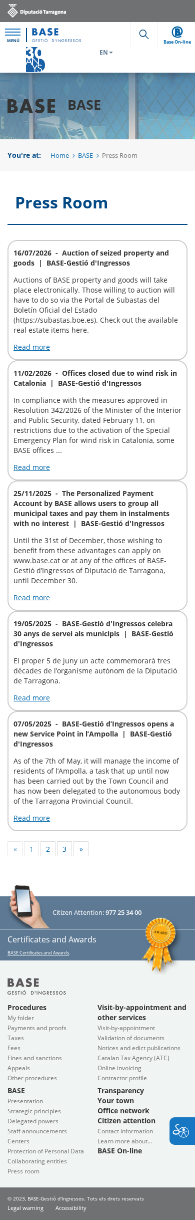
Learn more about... (125, 1141)
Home (59, 155)
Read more (32, 347)
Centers (19, 1141)
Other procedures (32, 1078)
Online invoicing (120, 1068)
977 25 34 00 (124, 912)
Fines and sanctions (35, 1058)
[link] (37, 10)
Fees (14, 1048)
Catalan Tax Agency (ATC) (134, 1058)
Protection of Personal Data (46, 1151)
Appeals (19, 1068)
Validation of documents (131, 1038)
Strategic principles (34, 1111)
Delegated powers (33, 1121)
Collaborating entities (37, 1161)
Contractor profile (122, 1078)
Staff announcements (37, 1131)
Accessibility (71, 1207)
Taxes (16, 1038)
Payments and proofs (37, 1028)
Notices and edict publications (139, 1048)
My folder (21, 1018)
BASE (85, 155)
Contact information (125, 1131)
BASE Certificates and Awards (38, 952)
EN (104, 52)
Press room (24, 1171)
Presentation (25, 1101)
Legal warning (26, 1207)
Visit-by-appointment (126, 1028)
